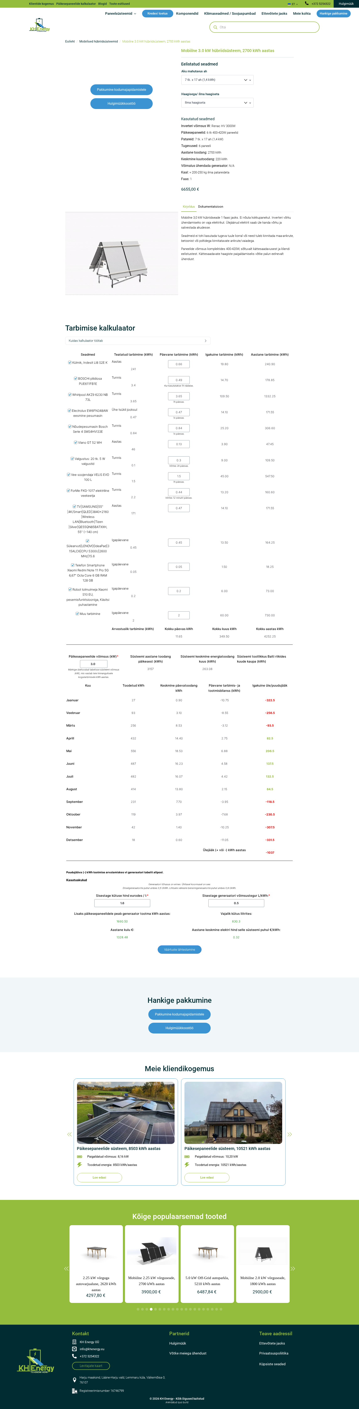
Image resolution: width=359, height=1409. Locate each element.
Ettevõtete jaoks (274, 13)
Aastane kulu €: (122, 930)
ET (293, 4)
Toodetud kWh (133, 685)
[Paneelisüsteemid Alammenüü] (135, 13)
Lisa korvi (185, 198)
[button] (69, 1134)
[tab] (189, 207)
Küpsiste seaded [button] (272, 1364)
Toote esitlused (119, 3)
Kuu (88, 685)
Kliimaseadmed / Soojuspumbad (230, 13)
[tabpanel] (237, 238)
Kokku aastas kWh (270, 629)
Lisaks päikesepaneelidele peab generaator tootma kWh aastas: (122, 914)
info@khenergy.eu (92, 1349)
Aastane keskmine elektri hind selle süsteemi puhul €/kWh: (236, 930)
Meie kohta (302, 13)
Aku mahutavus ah (194, 71)
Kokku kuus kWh (224, 629)
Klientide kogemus (41, 3)
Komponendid (187, 13)
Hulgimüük (177, 1343)
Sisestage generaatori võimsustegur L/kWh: (236, 896)
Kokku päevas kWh (179, 629)
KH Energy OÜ (89, 1342)
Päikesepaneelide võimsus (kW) (93, 656)
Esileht (70, 41)
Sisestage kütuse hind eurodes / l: (122, 896)
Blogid (102, 3)
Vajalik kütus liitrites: (236, 914)
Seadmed (88, 354)
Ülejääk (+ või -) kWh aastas (224, 850)
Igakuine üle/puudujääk (269, 685)
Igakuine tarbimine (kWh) (224, 354)
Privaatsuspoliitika (273, 1353)
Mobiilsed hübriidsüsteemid (98, 41)
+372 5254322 (321, 3)
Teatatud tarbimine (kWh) (133, 354)
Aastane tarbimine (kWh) (270, 354)
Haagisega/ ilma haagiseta (200, 94)
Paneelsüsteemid (118, 13)
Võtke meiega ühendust (188, 1353)
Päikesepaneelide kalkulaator (76, 3)
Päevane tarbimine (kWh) (179, 354)
